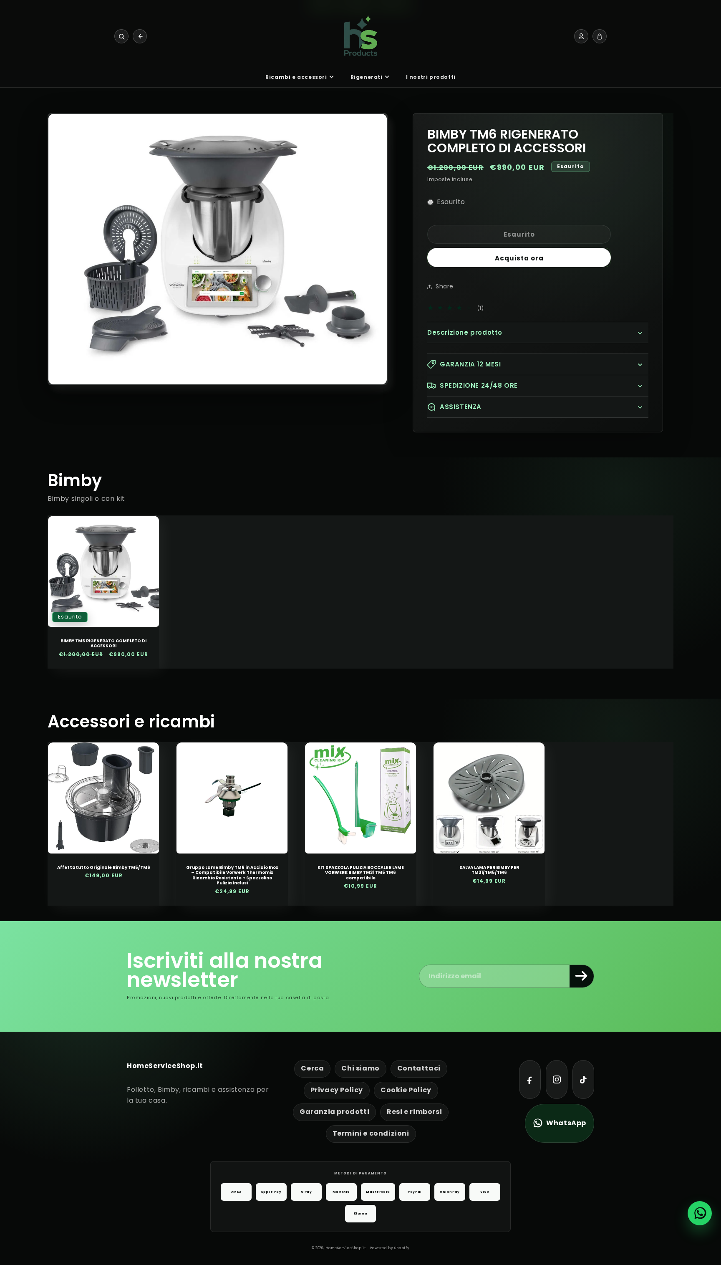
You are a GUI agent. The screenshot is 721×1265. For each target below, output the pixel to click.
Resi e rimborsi (414, 1111)
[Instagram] (556, 1079)
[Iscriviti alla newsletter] (582, 976)
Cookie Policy (406, 1090)
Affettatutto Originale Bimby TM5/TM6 (103, 867)
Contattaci (419, 1068)
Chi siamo (360, 1068)
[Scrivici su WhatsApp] (700, 1213)
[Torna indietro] (140, 36)
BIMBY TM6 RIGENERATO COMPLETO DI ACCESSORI (103, 644)
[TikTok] (583, 1079)
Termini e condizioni (371, 1133)
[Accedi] (581, 36)
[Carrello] (599, 36)
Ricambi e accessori (296, 77)
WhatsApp (566, 1123)
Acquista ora (519, 258)
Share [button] (445, 286)
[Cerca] (121, 36)
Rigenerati (366, 77)
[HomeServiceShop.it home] (360, 36)
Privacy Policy (336, 1090)
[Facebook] (530, 1079)
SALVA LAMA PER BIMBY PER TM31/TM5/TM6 (489, 870)
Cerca (312, 1068)
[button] (537, 332)
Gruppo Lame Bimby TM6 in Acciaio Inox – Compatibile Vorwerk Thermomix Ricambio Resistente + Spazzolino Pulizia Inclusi (232, 875)
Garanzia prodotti (334, 1111)
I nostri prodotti (431, 77)
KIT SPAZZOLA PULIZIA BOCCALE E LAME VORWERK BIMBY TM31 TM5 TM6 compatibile (361, 873)
